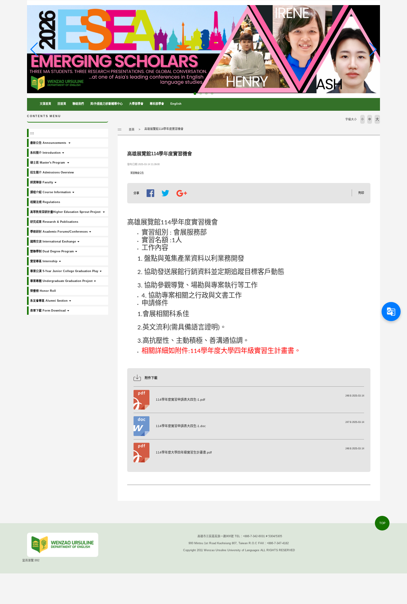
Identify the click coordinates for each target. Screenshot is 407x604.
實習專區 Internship (44, 261)
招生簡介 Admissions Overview (52, 172)
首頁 (132, 129)
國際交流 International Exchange (53, 241)
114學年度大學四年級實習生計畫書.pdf (184, 452)
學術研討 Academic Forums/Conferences (59, 231)
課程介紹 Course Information (50, 192)
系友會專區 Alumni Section (49, 300)
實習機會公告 (137, 173)
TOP (382, 523)
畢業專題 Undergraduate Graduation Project (61, 281)
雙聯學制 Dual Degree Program (52, 251)
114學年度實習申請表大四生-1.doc (181, 426)
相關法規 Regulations (45, 202)
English (176, 103)
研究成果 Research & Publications (54, 221)
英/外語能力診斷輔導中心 (106, 103)
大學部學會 (136, 103)
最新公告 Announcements (48, 142)
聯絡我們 (78, 103)
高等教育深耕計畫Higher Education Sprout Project (65, 212)
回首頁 (62, 103)
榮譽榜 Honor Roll (43, 290)
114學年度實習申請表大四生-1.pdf (180, 399)
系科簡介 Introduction (45, 152)
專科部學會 (157, 103)
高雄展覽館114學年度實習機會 (163, 128)
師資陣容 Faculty (41, 182)
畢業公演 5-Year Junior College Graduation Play (64, 271)
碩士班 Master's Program (48, 162)
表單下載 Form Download (48, 310)
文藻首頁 (45, 103)
